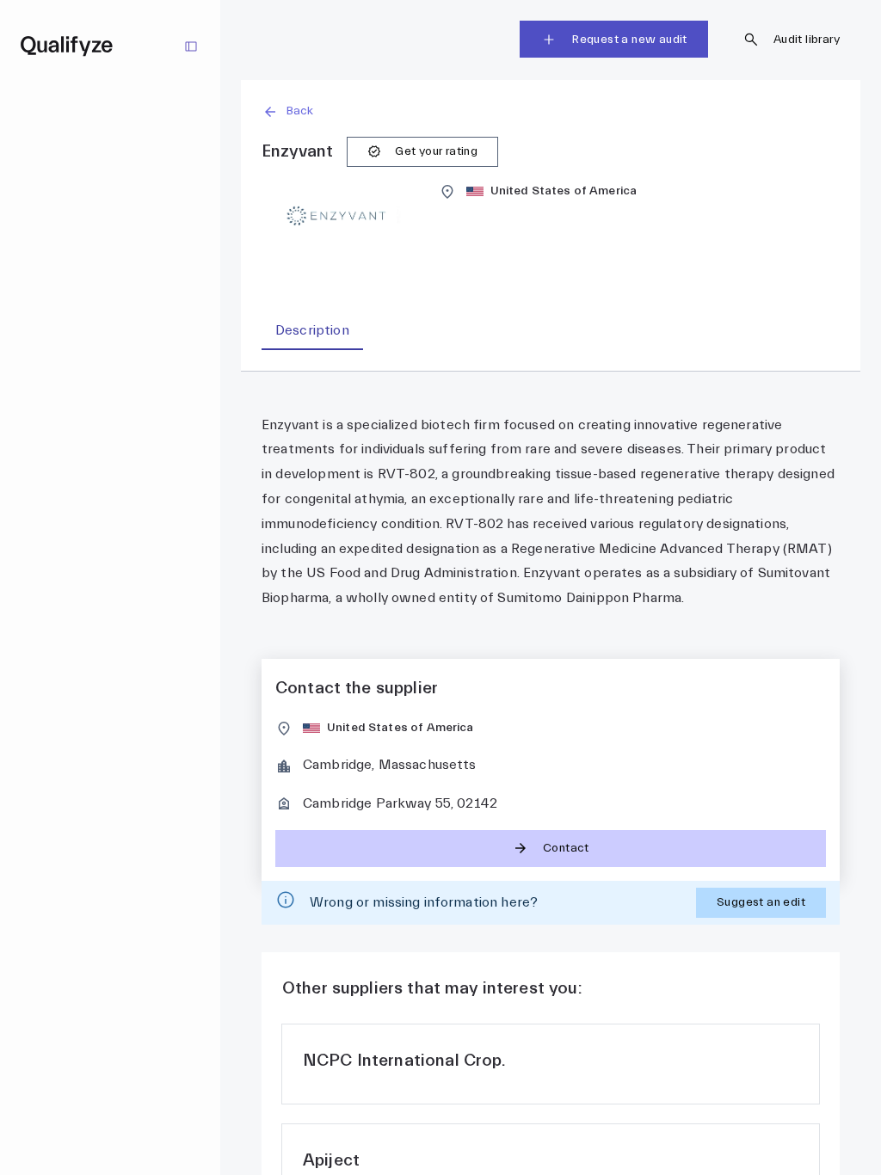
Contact (566, 848)
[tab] (312, 330)
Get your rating (436, 151)
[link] (550, 1064)
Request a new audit (629, 39)
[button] (551, 111)
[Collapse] (191, 46)
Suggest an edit (761, 902)
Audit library (806, 39)
